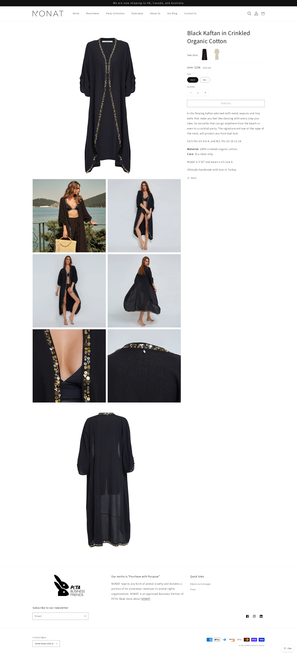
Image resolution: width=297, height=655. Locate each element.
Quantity (191, 86)
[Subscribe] (84, 616)
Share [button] (193, 177)
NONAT (145, 599)
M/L (205, 79)
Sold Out (226, 103)
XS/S (192, 79)
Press (193, 589)
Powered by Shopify (257, 645)
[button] (249, 13)
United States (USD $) (44, 643)
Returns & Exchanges (200, 584)
